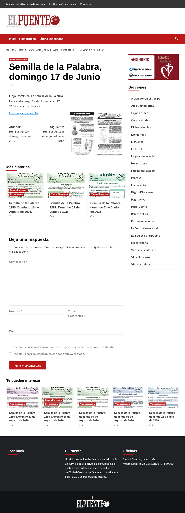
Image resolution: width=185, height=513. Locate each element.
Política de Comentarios (62, 4)
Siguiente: (52, 134)
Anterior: (20, 134)
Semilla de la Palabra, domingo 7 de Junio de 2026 (105, 207)
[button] (176, 38)
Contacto (85, 4)
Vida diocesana (140, 257)
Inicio (12, 38)
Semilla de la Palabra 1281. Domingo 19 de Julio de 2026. (65, 207)
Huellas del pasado (143, 170)
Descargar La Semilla (23, 113)
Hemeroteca (27, 38)
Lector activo (139, 185)
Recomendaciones (142, 221)
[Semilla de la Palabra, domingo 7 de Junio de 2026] (107, 185)
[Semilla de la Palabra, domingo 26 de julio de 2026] (163, 397)
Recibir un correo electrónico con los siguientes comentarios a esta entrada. (63, 347)
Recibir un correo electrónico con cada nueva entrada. (49, 353)
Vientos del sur (140, 264)
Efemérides (138, 134)
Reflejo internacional (144, 228)
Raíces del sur (139, 213)
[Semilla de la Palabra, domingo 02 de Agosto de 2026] (127, 397)
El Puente (137, 141)
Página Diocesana (50, 38)
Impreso (136, 177)
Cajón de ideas (140, 113)
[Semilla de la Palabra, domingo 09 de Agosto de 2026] (92, 397)
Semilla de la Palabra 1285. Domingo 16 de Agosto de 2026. (24, 207)
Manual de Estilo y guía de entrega (25, 4)
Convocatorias (140, 120)
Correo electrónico (76, 313)
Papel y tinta (139, 206)
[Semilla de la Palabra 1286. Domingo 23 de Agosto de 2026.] (22, 397)
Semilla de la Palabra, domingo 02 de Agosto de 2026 (127, 416)
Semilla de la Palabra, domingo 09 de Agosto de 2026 (92, 416)
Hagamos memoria (142, 156)
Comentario (18, 261)
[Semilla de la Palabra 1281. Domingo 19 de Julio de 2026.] (66, 185)
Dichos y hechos (141, 127)
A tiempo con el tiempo (145, 98)
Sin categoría (16, 194)
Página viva (138, 199)
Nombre (15, 311)
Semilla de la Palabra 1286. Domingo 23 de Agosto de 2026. (22, 416)
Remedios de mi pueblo (145, 235)
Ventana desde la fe (143, 250)
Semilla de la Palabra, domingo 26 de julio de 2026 (162, 416)
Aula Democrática (142, 105)
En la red (136, 149)
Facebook (16, 451)
